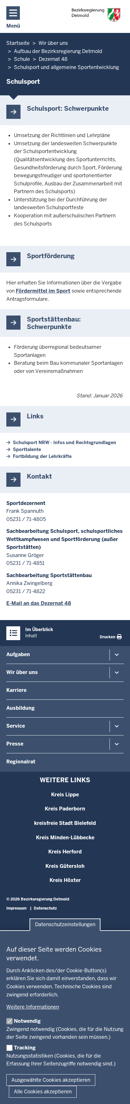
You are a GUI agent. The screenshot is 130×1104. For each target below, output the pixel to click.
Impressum (16, 908)
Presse (14, 743)
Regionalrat (20, 761)
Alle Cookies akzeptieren (43, 1091)
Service (15, 726)
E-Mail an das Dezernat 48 (38, 603)
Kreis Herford (65, 851)
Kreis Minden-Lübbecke (65, 837)
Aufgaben (18, 654)
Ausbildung (20, 708)
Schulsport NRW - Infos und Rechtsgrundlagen (64, 442)
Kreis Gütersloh (65, 866)
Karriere (16, 690)
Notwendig (27, 1021)
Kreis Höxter (65, 880)
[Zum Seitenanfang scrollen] (117, 1092)
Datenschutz (45, 908)
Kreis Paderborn (65, 808)
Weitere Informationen (32, 1007)
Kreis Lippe (65, 794)
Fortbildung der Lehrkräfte (42, 456)
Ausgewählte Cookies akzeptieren (50, 1080)
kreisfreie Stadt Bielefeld (65, 823)
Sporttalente (27, 449)
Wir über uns (22, 672)
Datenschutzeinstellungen (65, 924)
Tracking (25, 1047)
